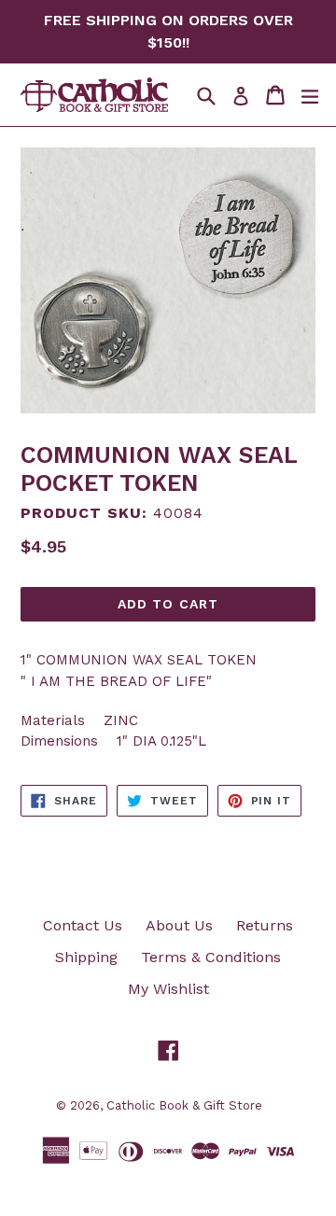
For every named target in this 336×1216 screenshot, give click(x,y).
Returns (264, 925)
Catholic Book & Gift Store (184, 1105)
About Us (179, 925)
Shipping (86, 957)
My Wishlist (168, 989)
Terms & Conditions (211, 957)
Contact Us (82, 925)
